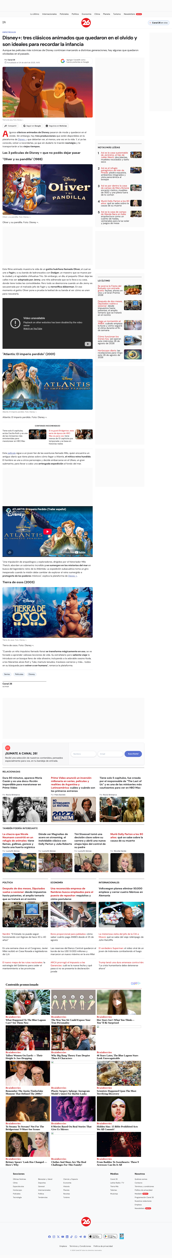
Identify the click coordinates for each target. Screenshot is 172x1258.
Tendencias (42, 1197)
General (41, 1186)
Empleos (138, 1205)
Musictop (114, 1194)
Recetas (66, 1194)
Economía (57, 882)
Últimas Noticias (19, 1179)
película (12, 453)
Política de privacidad (143, 1190)
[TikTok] (71, 1236)
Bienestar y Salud (45, 1179)
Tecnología (17, 1197)
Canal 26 (11, 60)
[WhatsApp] (76, 1236)
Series (7, 674)
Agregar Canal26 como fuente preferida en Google (77, 61)
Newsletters (142, 1208)
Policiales (16, 1194)
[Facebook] (49, 1236)
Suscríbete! (133, 754)
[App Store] (95, 1236)
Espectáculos (9, 32)
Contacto (138, 1183)
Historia (66, 1186)
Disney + (22, 139)
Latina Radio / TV (117, 1183)
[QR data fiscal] (122, 1238)
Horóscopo (17, 1190)
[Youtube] (62, 1236)
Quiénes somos (141, 1179)
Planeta (66, 1190)
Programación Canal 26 (144, 1197)
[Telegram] (80, 1236)
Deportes (42, 1183)
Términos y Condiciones (80, 1246)
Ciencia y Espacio (70, 1179)
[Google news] (84, 1236)
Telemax (113, 1190)
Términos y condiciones (144, 1186)
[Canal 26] (86, 1222)
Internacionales (109, 882)
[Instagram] (54, 1236)
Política (8, 882)
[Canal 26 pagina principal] (86, 26)
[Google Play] (110, 1236)
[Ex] (58, 1236)
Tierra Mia (114, 1186)
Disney (32, 674)
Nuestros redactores (143, 1201)
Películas (19, 674)
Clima (15, 1183)
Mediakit (141, 1194)
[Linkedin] (67, 1236)
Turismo (66, 1197)
